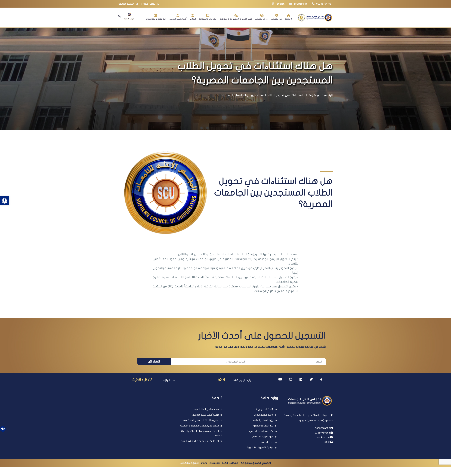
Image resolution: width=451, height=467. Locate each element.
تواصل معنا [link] (149, 3)
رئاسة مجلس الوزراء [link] (263, 414)
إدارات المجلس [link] (261, 19)
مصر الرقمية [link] (267, 442)
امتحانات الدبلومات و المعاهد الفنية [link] (200, 441)
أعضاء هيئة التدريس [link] (178, 19)
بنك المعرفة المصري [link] (262, 425)
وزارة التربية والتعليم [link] (262, 436)
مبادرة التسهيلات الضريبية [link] (260, 447)
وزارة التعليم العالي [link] (263, 420)
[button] (119, 16)
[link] (4, 200)
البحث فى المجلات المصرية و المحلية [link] (199, 425)
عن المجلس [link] (276, 19)
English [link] (280, 3)
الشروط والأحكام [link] (189, 463)
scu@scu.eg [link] (300, 3)
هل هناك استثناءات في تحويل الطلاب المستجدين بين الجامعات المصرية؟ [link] (268, 95)
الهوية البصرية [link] (129, 19)
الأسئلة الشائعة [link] (126, 3)
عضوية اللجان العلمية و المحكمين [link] (201, 420)
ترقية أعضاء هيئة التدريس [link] (205, 414)
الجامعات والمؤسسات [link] (156, 19)
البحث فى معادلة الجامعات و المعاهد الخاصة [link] (200, 433)
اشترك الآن (154, 361)
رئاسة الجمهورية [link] (264, 409)
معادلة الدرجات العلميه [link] (206, 409)
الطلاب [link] (193, 19)
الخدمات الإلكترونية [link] (208, 19)
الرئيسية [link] (288, 19)
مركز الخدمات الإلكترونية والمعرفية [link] (236, 19)
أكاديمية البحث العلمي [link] (261, 431)
